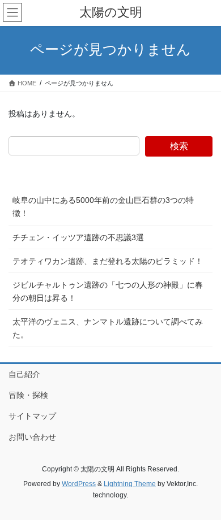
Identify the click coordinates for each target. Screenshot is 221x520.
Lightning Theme (130, 484)
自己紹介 (24, 374)
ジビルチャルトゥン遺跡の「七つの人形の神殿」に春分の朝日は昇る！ (107, 291)
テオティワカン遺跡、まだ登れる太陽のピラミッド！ (107, 261)
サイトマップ (32, 416)
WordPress (79, 484)
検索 (179, 146)
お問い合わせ (32, 436)
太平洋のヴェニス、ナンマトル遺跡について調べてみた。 (107, 328)
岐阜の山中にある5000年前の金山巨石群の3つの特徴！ (103, 207)
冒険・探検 (28, 395)
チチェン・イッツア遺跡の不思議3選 (78, 237)
